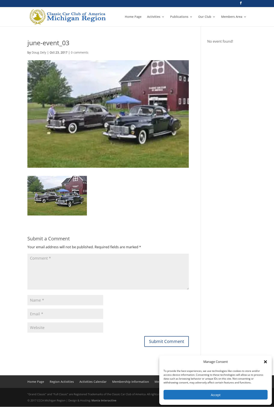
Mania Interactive (103, 400)
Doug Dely (39, 52)
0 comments (79, 52)
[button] (265, 362)
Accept (215, 395)
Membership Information (130, 382)
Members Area (231, 17)
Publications (179, 17)
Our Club (204, 17)
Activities (153, 17)
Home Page (133, 17)
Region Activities (62, 382)
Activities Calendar (93, 382)
